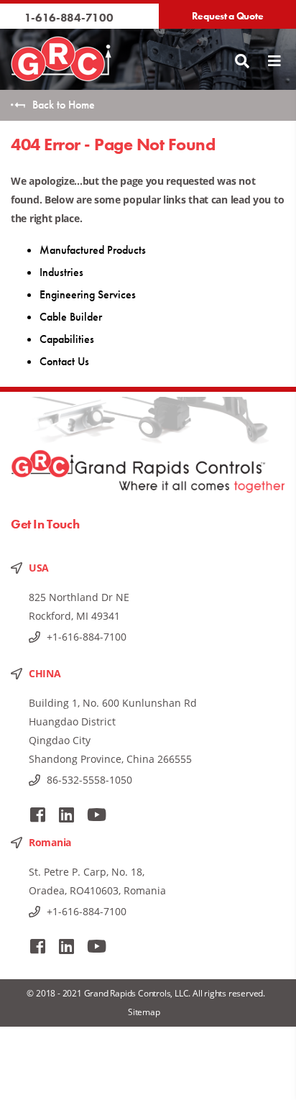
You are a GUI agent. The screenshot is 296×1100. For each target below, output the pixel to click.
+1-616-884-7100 (86, 636)
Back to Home (63, 104)
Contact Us (64, 361)
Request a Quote (228, 15)
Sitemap (144, 1012)
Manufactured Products (93, 249)
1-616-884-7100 (69, 17)
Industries (61, 272)
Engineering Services (88, 294)
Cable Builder (71, 316)
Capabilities (67, 339)
